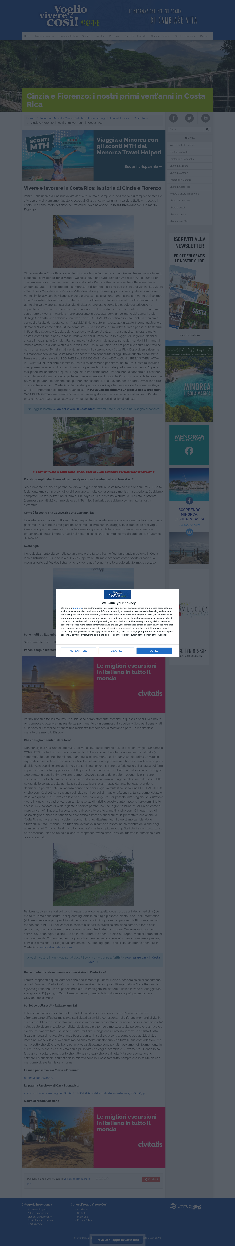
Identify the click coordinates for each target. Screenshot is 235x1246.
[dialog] (117, 623)
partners (77, 608)
